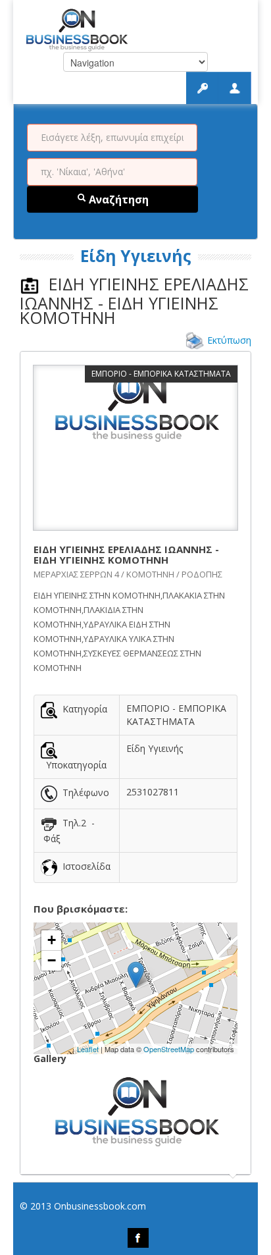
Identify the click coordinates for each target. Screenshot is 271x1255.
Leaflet (88, 1049)
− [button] (51, 960)
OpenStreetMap (168, 1049)
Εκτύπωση (229, 340)
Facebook (138, 1237)
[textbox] (112, 137)
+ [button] (51, 940)
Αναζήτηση (117, 199)
